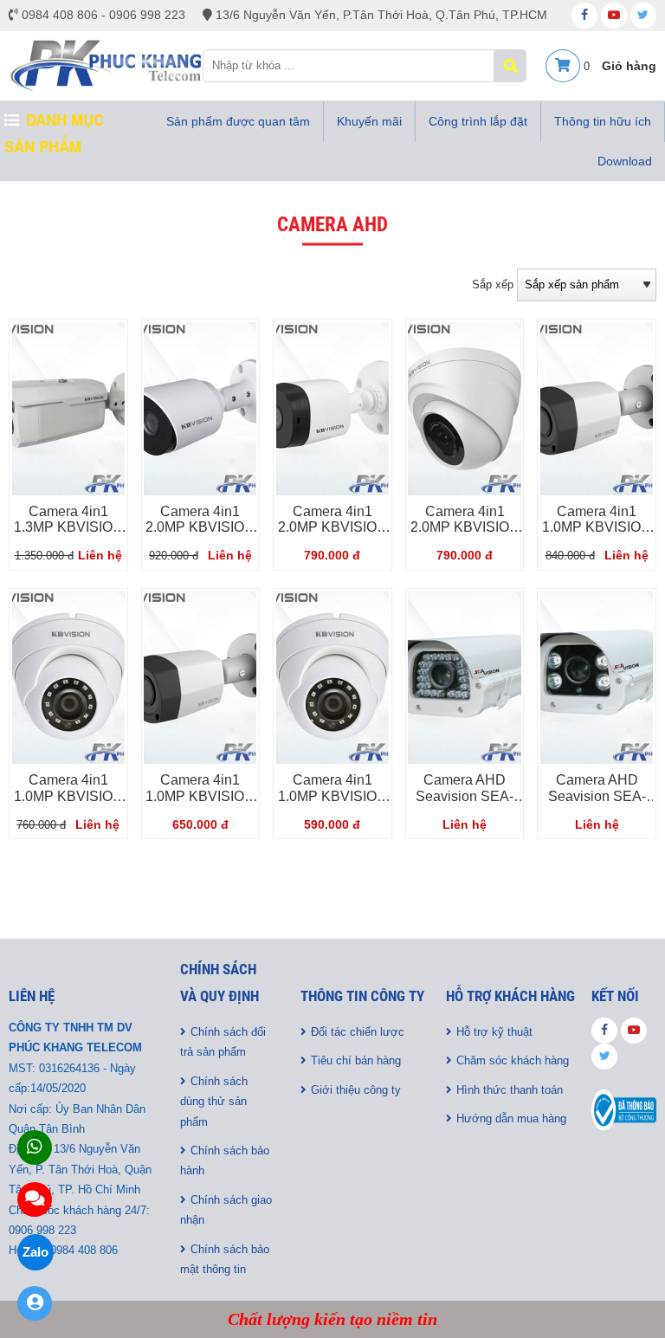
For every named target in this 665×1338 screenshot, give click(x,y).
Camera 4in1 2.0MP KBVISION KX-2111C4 (332, 527)
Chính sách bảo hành (224, 1160)
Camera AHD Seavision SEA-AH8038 (597, 795)
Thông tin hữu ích (602, 121)
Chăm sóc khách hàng (512, 1060)
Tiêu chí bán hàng (356, 1060)
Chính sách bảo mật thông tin (224, 1259)
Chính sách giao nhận (226, 1209)
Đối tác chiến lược (357, 1031)
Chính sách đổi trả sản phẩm (223, 1041)
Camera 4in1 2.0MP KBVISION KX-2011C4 (200, 527)
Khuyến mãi (369, 121)
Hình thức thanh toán (509, 1089)
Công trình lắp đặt (478, 121)
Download (624, 161)
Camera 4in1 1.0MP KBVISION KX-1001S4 (596, 527)
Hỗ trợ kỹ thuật (494, 1031)
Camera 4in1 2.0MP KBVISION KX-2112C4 (465, 527)
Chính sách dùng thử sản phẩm (214, 1101)
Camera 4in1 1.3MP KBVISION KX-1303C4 (68, 527)
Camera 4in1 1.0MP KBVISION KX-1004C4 (332, 795)
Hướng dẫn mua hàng (511, 1118)
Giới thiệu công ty (356, 1089)
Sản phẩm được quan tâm (238, 121)
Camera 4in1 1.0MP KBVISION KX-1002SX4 (68, 795)
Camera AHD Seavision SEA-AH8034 (464, 795)
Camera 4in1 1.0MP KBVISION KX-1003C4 (200, 795)
